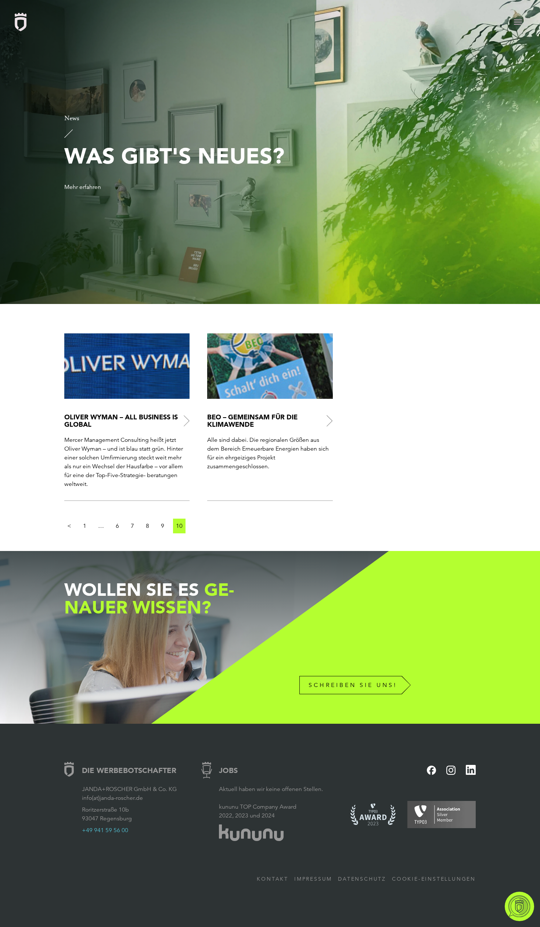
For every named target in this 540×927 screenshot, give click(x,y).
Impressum (313, 879)
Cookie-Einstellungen (434, 879)
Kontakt (272, 879)
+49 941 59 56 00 (105, 830)
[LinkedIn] (471, 770)
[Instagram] (451, 770)
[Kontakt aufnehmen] (519, 906)
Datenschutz (362, 879)
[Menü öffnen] (518, 22)
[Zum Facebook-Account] (431, 770)
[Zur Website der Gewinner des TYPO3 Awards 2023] (373, 814)
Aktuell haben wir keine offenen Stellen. (271, 789)
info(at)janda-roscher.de (112, 798)
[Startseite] (20, 22)
